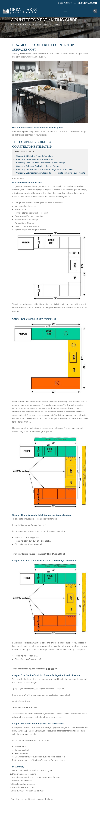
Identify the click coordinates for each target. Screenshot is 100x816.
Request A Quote (87, 2)
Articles (24, 24)
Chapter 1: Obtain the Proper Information (34, 156)
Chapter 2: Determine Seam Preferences (34, 159)
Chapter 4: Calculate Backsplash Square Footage (38, 166)
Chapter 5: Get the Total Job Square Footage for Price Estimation (45, 169)
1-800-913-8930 (65, 2)
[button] (95, 11)
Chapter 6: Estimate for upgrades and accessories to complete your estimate (50, 173)
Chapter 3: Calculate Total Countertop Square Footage (40, 163)
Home (14, 24)
